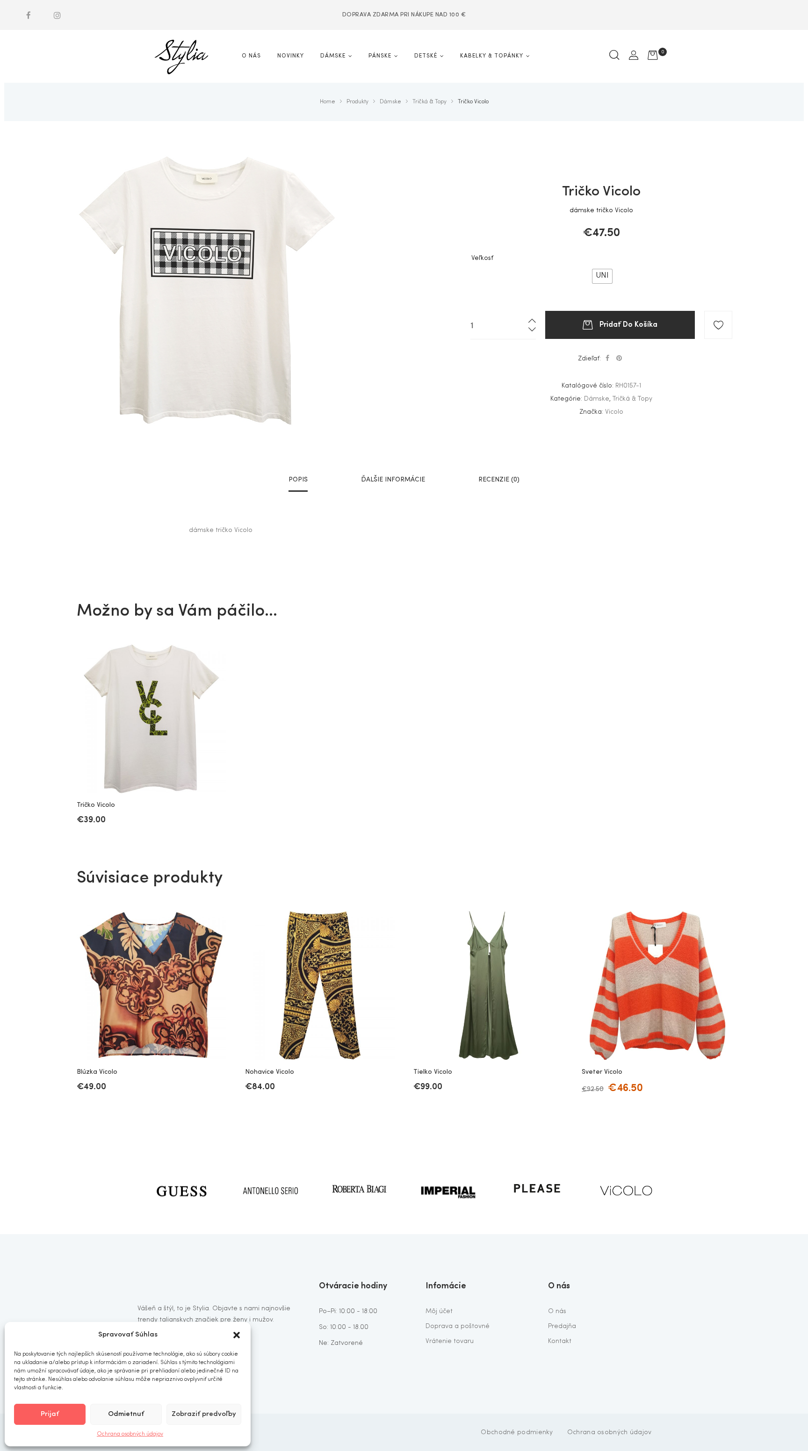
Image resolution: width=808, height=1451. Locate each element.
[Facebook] (28, 15)
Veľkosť (482, 258)
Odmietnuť (126, 1414)
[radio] (602, 276)
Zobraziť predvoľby (204, 1414)
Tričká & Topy (632, 398)
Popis (298, 479)
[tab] (298, 479)
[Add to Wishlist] (718, 325)
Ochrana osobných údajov (130, 1434)
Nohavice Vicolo (269, 1072)
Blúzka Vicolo (97, 1072)
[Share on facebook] (607, 358)
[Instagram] (57, 15)
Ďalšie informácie (393, 479)
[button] (236, 1335)
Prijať (50, 1414)
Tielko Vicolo (432, 1072)
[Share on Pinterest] (619, 358)
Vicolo (614, 412)
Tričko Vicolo (96, 805)
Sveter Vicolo (602, 1072)
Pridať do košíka (628, 323)
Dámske (596, 398)
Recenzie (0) (498, 479)
